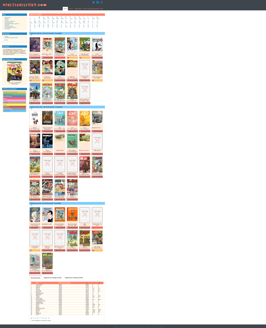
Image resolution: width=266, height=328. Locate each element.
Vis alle (6, 40)
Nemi (138, 326)
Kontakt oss (161, 326)
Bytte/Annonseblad (8, 94)
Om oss (155, 326)
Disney (6, 36)
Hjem (65, 8)
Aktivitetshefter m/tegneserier (10, 92)
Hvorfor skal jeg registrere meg (93, 8)
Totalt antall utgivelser (65, 282)
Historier (7, 18)
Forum (71, 8)
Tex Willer (147, 326)
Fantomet (127, 326)
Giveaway (5, 102)
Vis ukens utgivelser (10, 21)
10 (46, 318)
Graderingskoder (9, 26)
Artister (6, 20)
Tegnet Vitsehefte (7, 108)
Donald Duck (121, 326)
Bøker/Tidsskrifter (7, 96)
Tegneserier (8, 17)
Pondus (143, 326)
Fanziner (5, 100)
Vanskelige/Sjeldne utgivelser (12, 23)
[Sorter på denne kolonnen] (86, 283)
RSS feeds (7, 28)
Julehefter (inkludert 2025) (11, 37)
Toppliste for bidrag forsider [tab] (53, 277)
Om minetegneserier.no (10, 27)
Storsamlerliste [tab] (35, 278)
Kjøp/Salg (78, 8)
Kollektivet (132, 326)
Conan (115, 326)
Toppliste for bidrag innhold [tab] (74, 277)
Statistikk (7, 25)
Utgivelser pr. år (9, 22)
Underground (6, 111)
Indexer (5, 104)
